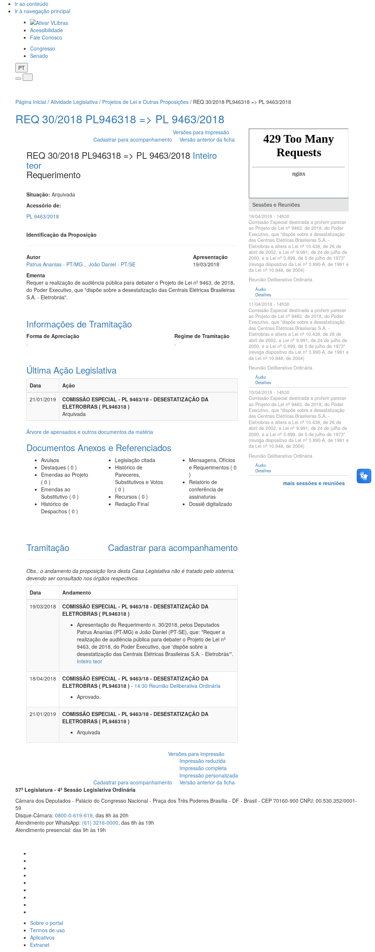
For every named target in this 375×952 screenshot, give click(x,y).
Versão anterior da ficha (207, 139)
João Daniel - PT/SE (112, 264)
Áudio (260, 289)
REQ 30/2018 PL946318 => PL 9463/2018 (119, 119)
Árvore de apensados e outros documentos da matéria (89, 431)
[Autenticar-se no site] (358, 839)
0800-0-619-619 (74, 815)
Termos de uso (47, 930)
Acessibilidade (46, 30)
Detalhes (263, 294)
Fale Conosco (46, 37)
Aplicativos (42, 937)
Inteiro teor (89, 661)
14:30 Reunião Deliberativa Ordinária (177, 685)
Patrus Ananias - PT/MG (55, 264)
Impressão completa (203, 768)
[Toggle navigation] (18, 79)
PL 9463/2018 (42, 216)
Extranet (39, 944)
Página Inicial (30, 101)
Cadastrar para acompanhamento (134, 139)
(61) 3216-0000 (100, 822)
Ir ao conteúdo (31, 3)
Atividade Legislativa (74, 101)
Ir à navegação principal (42, 11)
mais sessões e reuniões (314, 483)
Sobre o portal (46, 922)
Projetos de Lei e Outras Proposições (145, 101)
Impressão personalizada (208, 775)
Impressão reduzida (202, 760)
